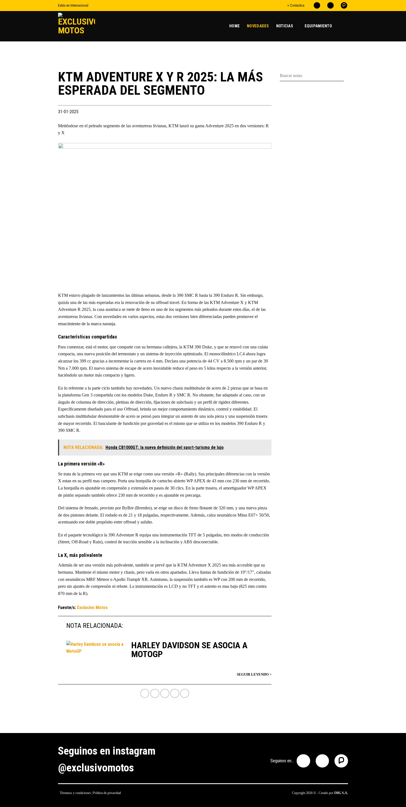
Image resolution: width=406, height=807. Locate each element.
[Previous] (69, 214)
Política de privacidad (107, 793)
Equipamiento (318, 26)
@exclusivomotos (96, 767)
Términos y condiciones (75, 793)
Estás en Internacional (73, 5)
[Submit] (346, 75)
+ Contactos (295, 5)
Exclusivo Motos (92, 607)
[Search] (346, 26)
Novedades (258, 26)
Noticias (284, 26)
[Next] (260, 214)
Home (234, 26)
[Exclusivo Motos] (78, 26)
